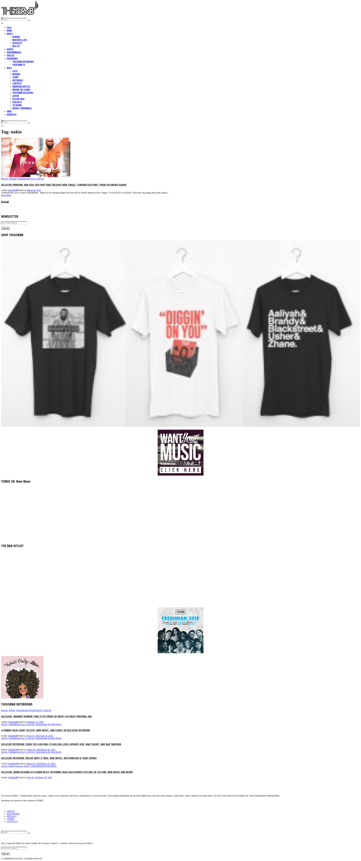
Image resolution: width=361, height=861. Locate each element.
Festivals (19, 766)
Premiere (13, 179)
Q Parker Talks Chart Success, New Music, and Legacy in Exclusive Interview (45, 730)
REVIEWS (16, 74)
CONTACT (12, 821)
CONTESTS (17, 83)
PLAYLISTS (17, 42)
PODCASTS (17, 102)
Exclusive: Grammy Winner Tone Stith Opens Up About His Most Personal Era (46, 716)
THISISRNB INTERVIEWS (23, 61)
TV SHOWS (17, 105)
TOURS (15, 77)
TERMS (10, 819)
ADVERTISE (11, 114)
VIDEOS (10, 49)
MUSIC (10, 33)
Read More (6, 195)
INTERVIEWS (12, 58)
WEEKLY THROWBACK (21, 108)
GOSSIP (15, 95)
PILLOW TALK (18, 98)
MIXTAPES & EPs (19, 39)
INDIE (9, 111)
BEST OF (16, 46)
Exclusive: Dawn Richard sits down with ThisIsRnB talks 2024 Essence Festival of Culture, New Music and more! (67, 772)
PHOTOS (10, 55)
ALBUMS (16, 36)
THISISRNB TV (18, 64)
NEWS (9, 30)
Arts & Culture (7, 766)
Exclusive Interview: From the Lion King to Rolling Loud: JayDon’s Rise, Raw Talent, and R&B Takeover (61, 744)
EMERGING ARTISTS (21, 86)
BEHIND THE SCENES (21, 89)
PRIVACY (12, 816)
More (9, 67)
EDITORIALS (17, 80)
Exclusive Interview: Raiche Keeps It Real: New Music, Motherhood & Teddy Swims (49, 758)
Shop (9, 27)
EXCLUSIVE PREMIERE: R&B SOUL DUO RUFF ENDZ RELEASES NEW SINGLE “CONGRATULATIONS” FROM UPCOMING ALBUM (63, 184)
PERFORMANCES (14, 52)
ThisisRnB (13, 190)
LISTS (14, 70)
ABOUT (11, 811)
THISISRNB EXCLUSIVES (22, 92)
